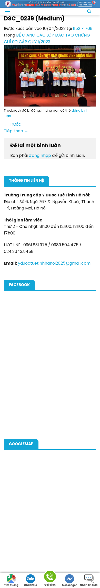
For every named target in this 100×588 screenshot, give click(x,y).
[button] (7, 11)
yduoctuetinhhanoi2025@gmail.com (54, 263)
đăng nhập (40, 156)
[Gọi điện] (50, 577)
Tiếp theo (16, 131)
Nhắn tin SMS (88, 585)
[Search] (89, 11)
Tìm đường (11, 585)
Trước (12, 124)
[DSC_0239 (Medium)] (50, 76)
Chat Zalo (30, 585)
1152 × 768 (83, 29)
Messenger (69, 585)
